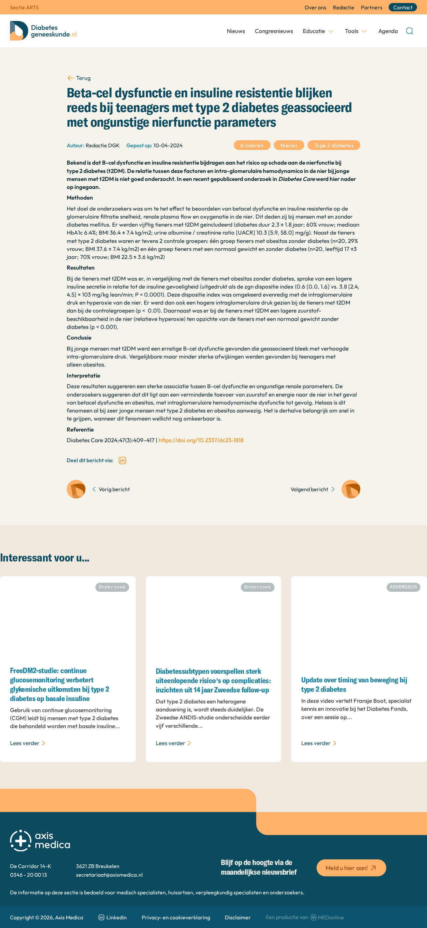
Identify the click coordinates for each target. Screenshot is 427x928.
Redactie (343, 7)
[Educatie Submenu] (331, 31)
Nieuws (236, 30)
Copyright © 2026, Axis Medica (46, 917)
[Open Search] (409, 31)
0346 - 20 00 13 (28, 874)
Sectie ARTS (24, 7)
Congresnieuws (274, 30)
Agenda (388, 30)
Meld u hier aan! (347, 868)
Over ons (315, 7)
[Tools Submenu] (364, 31)
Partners (371, 7)
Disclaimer (238, 917)
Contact (403, 7)
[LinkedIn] (122, 460)
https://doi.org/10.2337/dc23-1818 (201, 440)
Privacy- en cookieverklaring (176, 917)
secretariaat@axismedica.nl (109, 874)
